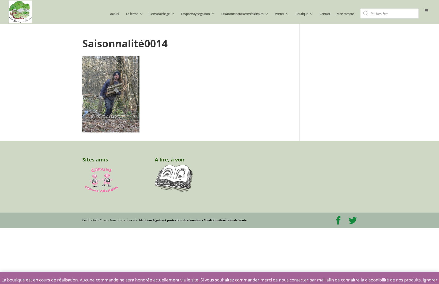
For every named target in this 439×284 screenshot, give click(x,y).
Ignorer (430, 280)
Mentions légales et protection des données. (170, 220)
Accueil (114, 14)
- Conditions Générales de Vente (224, 220)
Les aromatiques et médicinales (242, 14)
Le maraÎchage (159, 14)
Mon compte (345, 14)
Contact (325, 14)
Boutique (301, 14)
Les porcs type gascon (195, 14)
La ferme (132, 14)
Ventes (279, 14)
